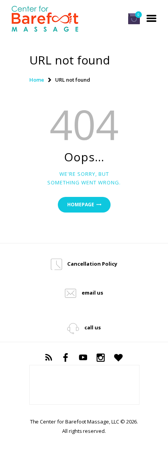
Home (36, 79)
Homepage (80, 204)
